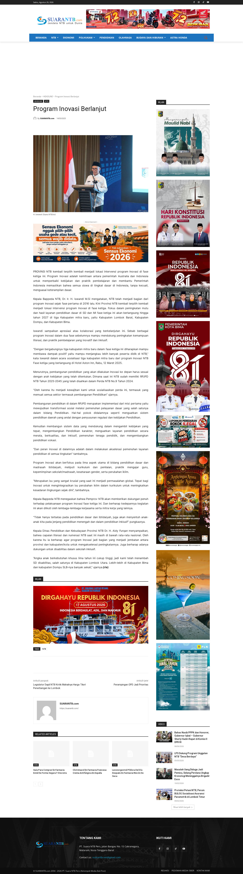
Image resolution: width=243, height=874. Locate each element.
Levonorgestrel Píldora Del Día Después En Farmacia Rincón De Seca (127, 773)
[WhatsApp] (65, 127)
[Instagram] (199, 2)
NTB (46, 101)
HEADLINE (48, 96)
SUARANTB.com (47, 118)
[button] (206, 38)
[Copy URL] (81, 127)
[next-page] (41, 784)
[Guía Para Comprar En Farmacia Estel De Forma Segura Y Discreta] (51, 753)
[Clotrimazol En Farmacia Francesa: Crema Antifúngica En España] (91, 753)
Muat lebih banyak (181, 807)
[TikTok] (203, 2)
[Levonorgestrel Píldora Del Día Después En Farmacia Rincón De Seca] (130, 753)
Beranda (37, 96)
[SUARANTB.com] (35, 118)
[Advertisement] (121, 66)
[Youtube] (208, 2)
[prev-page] (35, 784)
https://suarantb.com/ (69, 708)
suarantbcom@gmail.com (106, 857)
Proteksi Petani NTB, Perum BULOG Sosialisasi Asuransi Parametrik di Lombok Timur (189, 793)
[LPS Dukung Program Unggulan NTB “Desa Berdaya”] (164, 757)
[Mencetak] (73, 127)
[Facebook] (194, 2)
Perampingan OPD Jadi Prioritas (131, 684)
